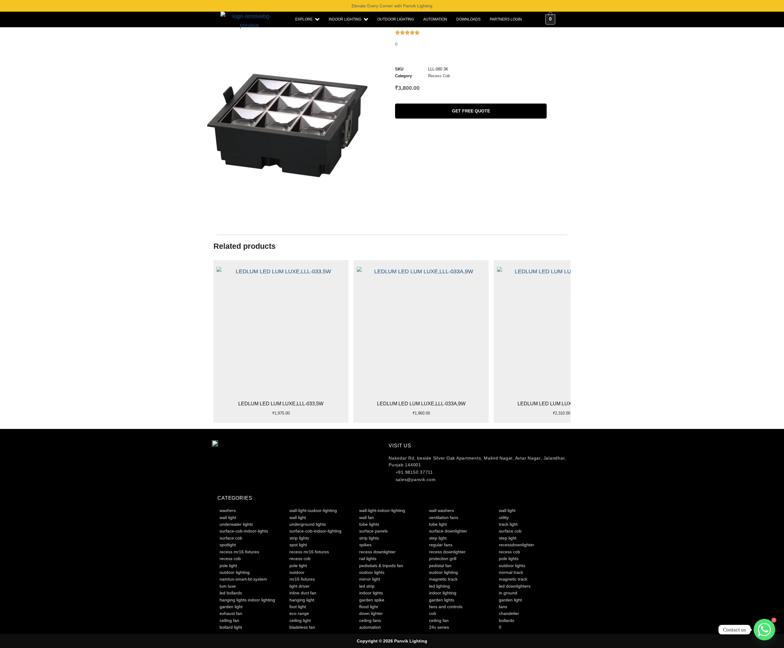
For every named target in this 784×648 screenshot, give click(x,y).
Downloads (468, 19)
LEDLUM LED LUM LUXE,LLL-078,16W (561, 403)
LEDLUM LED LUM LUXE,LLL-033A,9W (421, 403)
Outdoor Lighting (395, 19)
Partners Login (506, 19)
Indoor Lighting (345, 19)
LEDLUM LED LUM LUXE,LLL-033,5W (280, 403)
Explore (304, 19)
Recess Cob (439, 76)
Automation (435, 19)
